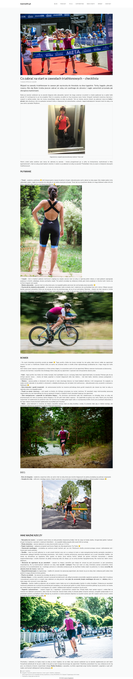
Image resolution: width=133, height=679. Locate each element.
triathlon (28, 671)
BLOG (55, 3)
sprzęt (100, 3)
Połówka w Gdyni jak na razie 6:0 (30, 676)
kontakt (108, 3)
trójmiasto (57, 673)
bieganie (24, 673)
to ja (71, 3)
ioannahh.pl (25, 4)
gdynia (34, 673)
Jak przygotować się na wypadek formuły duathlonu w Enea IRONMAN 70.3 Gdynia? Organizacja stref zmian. (50, 674)
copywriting (80, 3)
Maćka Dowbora (56, 666)
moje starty (91, 3)
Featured (29, 673)
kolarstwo (39, 673)
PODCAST (63, 3)
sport (23, 671)
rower (44, 673)
